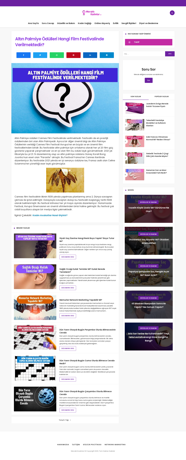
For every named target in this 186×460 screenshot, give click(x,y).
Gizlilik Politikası (92, 444)
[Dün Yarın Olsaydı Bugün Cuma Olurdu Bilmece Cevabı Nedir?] (35, 368)
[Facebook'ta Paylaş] (23, 55)
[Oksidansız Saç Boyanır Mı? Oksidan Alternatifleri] (149, 241)
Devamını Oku (67, 257)
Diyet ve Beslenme (148, 23)
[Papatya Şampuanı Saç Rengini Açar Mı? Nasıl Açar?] (149, 273)
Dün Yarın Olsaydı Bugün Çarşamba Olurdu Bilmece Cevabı (85, 393)
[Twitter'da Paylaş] (40, 55)
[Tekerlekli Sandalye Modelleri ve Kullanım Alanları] (134, 124)
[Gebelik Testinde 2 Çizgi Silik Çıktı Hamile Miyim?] (134, 158)
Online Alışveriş (102, 23)
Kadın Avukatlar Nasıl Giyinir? (50, 215)
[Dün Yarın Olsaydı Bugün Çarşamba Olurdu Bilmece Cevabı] (35, 399)
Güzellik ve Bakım (66, 23)
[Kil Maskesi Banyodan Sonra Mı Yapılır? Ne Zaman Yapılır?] (149, 305)
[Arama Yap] (172, 12)
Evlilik (115, 23)
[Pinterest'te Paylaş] (73, 55)
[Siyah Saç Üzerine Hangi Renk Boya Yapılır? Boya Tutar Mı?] (35, 245)
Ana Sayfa (33, 23)
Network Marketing (115, 444)
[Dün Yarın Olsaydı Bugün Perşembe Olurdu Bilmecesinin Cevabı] (35, 337)
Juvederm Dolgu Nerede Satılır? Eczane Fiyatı (157, 105)
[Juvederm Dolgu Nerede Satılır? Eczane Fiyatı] (134, 108)
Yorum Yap (64, 420)
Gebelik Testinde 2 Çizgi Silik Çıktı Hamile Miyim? (157, 154)
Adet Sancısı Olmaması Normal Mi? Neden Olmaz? (158, 138)
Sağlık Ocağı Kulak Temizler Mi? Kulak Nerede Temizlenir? (82, 270)
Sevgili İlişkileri (128, 23)
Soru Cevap (48, 23)
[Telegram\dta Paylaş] (107, 55)
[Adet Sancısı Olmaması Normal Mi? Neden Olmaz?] (134, 141)
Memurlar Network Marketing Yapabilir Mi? (80, 300)
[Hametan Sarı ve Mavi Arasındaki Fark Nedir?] (134, 174)
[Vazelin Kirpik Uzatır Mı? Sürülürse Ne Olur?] (149, 209)
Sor (148, 80)
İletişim (76, 444)
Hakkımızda (63, 444)
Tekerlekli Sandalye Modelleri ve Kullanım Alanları (156, 123)
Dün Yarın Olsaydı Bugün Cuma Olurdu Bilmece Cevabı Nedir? (87, 362)
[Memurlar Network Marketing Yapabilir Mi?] (35, 307)
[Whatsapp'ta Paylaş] (57, 55)
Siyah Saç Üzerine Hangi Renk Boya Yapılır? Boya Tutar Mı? (86, 239)
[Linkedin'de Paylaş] (90, 55)
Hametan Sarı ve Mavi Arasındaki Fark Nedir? (156, 171)
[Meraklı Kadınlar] (93, 12)
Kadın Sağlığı (84, 23)
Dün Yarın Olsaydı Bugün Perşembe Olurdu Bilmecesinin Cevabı (87, 331)
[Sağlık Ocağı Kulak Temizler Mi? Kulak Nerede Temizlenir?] (35, 276)
